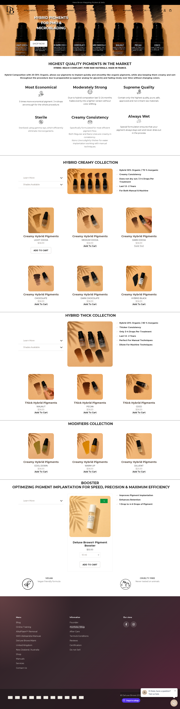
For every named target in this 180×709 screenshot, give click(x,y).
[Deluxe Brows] (10, 10)
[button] (170, 10)
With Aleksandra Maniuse (28, 636)
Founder (74, 622)
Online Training (97, 10)
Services (20, 663)
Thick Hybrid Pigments (41, 402)
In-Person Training (51, 10)
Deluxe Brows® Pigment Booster (90, 544)
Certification (76, 645)
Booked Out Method (76, 10)
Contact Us (140, 10)
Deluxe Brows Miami (26, 640)
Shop (18, 654)
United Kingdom (24, 645)
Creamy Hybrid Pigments (41, 236)
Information (30, 10)
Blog (18, 622)
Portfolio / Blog (77, 627)
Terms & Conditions (79, 636)
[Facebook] (126, 624)
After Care (75, 631)
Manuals (127, 10)
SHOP (114, 10)
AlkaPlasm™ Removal (26, 631)
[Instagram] (134, 624)
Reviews (74, 640)
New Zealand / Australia (27, 650)
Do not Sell (75, 650)
